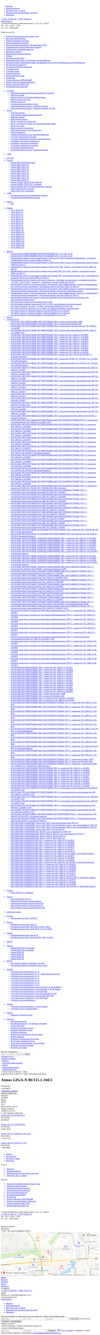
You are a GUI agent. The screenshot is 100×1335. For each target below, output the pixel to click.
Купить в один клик (9, 1093)
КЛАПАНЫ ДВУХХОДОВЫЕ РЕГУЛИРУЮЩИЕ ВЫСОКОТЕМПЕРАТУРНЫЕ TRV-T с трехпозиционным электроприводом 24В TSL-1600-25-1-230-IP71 (49, 509)
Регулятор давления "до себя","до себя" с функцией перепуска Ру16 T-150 (41, 306)
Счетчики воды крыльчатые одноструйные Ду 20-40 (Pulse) (35, 989)
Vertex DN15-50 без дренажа (22, 189)
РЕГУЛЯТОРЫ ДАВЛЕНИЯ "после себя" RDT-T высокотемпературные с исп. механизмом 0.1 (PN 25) (54, 827)
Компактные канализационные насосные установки (32, 93)
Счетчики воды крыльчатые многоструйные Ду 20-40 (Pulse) (36, 987)
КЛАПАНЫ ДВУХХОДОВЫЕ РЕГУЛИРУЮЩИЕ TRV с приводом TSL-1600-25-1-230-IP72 (49, 346)
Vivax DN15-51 (17, 212)
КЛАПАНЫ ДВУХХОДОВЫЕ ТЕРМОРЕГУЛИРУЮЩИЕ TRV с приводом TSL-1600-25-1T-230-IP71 (53, 547)
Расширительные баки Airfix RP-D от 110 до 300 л (31, 929)
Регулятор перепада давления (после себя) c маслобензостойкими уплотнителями (45, 308)
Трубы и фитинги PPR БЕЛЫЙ (19, 80)
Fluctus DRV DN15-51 (20, 167)
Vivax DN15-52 (17, 215)
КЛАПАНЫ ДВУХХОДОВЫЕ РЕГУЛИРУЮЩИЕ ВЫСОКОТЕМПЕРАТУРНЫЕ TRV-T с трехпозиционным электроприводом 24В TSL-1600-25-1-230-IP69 (49, 500)
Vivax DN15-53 (17, 217)
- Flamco (9, 160)
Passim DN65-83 (17, 959)
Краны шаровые (17, 1037)
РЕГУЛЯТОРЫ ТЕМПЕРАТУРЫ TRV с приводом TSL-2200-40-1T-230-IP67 (42, 856)
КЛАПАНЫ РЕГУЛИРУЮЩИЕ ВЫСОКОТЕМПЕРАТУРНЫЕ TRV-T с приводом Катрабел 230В (52, 759)
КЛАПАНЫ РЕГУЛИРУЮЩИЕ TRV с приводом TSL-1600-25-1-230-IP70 (42, 674)
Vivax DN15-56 (17, 223)
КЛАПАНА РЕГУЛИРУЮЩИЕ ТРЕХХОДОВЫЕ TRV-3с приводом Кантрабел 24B (46, 324)
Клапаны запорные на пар (22, 1030)
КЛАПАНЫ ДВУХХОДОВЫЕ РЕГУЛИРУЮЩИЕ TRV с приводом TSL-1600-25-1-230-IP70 (49, 341)
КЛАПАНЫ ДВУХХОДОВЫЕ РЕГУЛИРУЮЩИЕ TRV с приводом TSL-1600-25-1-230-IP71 (49, 343)
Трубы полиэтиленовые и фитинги (20, 82)
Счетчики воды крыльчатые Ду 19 (25, 983)
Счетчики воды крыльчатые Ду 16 (25, 976)
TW (12, 204)
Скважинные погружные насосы (24, 104)
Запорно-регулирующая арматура (20, 49)
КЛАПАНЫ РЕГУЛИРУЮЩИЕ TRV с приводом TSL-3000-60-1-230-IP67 (42, 687)
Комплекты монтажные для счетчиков (27, 1034)
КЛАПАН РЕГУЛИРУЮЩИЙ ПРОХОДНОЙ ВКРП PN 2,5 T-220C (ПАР (41, 256)
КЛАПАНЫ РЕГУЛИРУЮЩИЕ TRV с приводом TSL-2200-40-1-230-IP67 (42, 681)
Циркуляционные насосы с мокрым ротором (29, 106)
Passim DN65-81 (17, 954)
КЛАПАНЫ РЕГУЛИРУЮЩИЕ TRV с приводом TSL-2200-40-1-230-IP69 (42, 685)
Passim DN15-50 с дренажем (22, 950)
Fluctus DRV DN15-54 (20, 173)
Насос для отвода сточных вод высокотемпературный (33, 124)
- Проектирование (13, 1171)
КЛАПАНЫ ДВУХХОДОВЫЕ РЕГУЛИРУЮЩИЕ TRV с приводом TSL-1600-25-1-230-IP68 (49, 337)
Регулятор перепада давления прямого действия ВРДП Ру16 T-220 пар (40, 311)
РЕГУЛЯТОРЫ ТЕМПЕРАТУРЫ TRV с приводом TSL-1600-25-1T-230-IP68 (42, 843)
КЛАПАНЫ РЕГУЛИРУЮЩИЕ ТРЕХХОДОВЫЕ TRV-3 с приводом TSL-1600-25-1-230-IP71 (50, 777)
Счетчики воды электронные (23, 1000)
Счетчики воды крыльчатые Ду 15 (25, 972)
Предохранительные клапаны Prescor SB (28, 908)
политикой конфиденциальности (47, 1333)
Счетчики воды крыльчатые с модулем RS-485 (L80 (32, 996)
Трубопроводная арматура (17, 87)
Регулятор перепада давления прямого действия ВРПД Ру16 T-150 (38, 315)
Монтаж (9, 6)
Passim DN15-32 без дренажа (23, 948)
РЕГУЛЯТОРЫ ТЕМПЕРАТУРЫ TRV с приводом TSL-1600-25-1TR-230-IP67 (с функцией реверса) (52, 853)
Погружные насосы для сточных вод (26, 130)
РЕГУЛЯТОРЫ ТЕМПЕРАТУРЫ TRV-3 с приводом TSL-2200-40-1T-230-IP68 (43, 882)
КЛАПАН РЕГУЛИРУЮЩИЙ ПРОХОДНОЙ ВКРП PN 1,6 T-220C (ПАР (41, 254)
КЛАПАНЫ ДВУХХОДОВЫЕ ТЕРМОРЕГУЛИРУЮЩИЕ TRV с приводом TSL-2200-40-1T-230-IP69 (53, 560)
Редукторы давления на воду (23, 1041)
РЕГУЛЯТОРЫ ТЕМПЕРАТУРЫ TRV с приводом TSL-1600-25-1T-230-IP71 (42, 849)
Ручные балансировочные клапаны (25, 198)
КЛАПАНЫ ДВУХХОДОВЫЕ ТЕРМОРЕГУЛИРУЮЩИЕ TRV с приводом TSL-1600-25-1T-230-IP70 (53, 545)
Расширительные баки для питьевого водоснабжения (28, 60)
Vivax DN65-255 (17, 243)
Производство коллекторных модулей (21, 13)
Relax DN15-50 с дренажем (22, 893)
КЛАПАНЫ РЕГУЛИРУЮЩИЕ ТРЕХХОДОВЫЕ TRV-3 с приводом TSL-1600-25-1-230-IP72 (50, 779)
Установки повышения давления (24, 145)
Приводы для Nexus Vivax (21, 1015)
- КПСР (9, 317)
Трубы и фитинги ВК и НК (17, 84)
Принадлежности (18, 102)
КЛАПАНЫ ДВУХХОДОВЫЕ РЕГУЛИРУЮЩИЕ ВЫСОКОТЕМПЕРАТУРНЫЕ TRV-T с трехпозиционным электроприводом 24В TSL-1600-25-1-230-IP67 (49, 491)
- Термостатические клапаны (18, 1188)
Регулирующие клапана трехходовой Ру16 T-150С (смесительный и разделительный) (46, 304)
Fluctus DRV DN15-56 (20, 178)
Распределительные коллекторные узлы (22, 36)
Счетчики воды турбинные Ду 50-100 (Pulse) (29, 998)
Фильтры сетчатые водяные (22, 1045)
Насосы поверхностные (20, 100)
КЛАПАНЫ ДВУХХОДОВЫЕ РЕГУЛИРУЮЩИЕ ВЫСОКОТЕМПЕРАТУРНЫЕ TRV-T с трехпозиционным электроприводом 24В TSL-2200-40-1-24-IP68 (49, 522)
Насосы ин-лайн (17, 95)
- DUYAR (10, 158)
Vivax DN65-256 (17, 245)
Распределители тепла (15, 58)
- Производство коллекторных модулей (22, 1173)
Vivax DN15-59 (17, 230)
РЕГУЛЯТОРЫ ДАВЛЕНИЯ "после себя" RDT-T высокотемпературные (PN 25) (44, 823)
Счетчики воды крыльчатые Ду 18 (25, 980)
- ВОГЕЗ (9, 252)
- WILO (9, 110)
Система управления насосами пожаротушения (30, 139)
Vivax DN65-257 (17, 247)
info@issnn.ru (6, 21)
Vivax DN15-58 (17, 228)
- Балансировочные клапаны (18, 1190)
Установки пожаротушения (22, 148)
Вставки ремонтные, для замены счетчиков (29, 1023)
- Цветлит (10, 1019)
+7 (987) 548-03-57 (24, 19)
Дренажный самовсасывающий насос (26, 115)
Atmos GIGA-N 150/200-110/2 (13, 1124)
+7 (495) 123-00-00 (8, 1291)
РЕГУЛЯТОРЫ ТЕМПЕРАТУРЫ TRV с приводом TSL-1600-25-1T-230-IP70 (42, 847)
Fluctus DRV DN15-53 (20, 171)
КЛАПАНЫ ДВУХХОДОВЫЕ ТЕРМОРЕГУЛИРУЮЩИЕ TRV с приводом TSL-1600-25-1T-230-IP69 (53, 543)
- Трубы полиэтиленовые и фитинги (21, 1201)
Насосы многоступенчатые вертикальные (28, 97)
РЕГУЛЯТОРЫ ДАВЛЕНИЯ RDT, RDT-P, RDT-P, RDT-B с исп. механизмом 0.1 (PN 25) (47, 834)
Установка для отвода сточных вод (25, 141)
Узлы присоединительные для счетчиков (28, 1043)
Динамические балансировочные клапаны (23, 47)
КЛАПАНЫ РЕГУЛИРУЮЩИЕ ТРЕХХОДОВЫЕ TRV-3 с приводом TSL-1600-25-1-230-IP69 (50, 772)
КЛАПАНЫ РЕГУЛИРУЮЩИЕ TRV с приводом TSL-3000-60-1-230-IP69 (42, 691)
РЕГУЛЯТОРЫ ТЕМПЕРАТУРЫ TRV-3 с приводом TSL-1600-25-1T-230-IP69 (43, 869)
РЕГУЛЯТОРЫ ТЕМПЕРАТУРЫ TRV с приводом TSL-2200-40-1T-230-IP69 (42, 860)
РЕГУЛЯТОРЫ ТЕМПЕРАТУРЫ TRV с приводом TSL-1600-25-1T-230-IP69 (42, 845)
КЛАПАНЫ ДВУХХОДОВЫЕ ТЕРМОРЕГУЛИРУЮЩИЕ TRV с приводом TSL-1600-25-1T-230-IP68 (53, 540)
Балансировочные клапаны (17, 43)
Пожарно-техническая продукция (25, 1039)
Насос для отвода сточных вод (23, 121)
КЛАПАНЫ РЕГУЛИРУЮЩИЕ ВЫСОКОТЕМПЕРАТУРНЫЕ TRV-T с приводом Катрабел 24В (51, 762)
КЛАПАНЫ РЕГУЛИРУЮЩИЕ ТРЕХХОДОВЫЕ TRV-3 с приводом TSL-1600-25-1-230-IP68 (50, 770)
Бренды (9, 1154)
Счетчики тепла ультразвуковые (24, 1009)
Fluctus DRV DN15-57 (20, 180)
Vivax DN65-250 (17, 232)
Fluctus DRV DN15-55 (20, 176)
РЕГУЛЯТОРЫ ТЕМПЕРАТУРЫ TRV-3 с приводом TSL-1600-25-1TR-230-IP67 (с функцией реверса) (53, 878)
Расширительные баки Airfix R (23, 924)
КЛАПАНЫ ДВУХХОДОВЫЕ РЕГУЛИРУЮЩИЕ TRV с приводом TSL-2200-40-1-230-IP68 (49, 350)
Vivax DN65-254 (17, 241)
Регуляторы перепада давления (19, 67)
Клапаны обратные (19, 1032)
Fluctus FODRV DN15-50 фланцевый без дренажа (31, 187)
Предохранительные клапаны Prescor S (27, 906)
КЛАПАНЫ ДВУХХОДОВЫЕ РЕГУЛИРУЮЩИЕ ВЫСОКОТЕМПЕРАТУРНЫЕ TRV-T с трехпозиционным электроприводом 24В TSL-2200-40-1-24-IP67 (49, 517)
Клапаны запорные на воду (22, 1028)
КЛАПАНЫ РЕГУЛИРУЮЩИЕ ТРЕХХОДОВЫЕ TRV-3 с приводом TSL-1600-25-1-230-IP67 (50, 768)
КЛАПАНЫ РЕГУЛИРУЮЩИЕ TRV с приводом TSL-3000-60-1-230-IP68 (42, 689)
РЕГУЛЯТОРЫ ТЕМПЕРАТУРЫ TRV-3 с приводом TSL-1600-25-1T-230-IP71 (43, 873)
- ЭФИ (8, 154)
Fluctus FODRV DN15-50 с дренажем (26, 184)
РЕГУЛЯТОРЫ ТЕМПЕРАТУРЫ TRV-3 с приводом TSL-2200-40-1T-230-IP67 (43, 880)
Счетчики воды (12, 69)
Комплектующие (18, 117)
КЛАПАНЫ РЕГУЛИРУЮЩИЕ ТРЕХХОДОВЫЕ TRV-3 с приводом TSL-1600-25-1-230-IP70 (50, 775)
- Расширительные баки (16, 1195)
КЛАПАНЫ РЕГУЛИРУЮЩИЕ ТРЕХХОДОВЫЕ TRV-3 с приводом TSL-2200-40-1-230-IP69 (50, 786)
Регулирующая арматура (16, 65)
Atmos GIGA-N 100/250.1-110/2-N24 (16, 1134)
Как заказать (11, 1156)
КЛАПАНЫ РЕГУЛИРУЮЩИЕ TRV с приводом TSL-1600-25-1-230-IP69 (42, 672)
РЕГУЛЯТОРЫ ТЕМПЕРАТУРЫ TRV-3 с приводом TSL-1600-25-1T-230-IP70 (43, 871)
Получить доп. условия (15, 10)
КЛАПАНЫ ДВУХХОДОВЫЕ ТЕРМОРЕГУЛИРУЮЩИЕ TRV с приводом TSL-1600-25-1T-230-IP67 (53, 538)
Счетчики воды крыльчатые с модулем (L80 (29, 991)
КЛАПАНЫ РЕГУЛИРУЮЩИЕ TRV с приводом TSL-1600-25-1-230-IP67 (42, 667)
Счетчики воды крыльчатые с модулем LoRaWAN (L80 (34, 994)
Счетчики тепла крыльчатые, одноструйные (29, 1006)
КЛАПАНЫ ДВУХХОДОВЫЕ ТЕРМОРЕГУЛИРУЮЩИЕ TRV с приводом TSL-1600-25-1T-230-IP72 (53, 549)
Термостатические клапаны (17, 41)
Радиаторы (10, 78)
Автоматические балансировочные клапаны (29, 195)
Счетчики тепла (12, 71)
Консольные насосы (19, 119)
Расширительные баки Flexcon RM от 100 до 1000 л (32, 937)
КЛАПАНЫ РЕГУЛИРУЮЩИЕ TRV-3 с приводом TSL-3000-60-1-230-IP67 (42, 698)
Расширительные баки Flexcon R (24, 935)
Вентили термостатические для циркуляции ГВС (26, 45)
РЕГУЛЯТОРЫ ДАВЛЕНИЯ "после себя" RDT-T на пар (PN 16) (38, 829)
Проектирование (13, 8)
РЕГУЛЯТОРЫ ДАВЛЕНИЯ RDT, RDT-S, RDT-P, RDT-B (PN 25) (38, 836)
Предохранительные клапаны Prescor (26, 901)
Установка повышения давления (24, 143)
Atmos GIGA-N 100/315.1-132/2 (14, 1143)
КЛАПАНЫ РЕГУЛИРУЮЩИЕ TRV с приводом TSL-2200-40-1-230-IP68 (42, 683)
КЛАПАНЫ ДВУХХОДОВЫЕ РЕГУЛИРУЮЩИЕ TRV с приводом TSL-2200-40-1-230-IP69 (49, 352)
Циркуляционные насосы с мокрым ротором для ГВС (33, 108)
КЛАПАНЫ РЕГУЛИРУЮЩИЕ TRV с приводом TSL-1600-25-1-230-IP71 (42, 676)
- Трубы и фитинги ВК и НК (18, 1203)
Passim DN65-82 (17, 957)
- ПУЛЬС (9, 916)
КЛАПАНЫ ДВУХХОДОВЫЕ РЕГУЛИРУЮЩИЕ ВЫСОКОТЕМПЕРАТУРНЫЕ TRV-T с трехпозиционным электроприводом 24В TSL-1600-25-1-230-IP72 (49, 513)
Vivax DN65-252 (17, 236)
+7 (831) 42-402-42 (8, 19)
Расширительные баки (15, 76)
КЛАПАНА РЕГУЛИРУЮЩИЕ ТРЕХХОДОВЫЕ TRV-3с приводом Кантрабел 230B (46, 322)
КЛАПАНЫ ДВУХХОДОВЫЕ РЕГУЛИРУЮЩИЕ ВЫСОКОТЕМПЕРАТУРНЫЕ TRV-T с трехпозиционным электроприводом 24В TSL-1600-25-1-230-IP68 (49, 495)
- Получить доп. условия (16, 1175)
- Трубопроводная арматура (17, 1206)
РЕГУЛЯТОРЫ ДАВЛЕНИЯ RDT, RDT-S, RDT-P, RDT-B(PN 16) (38, 838)
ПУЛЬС (9, 56)
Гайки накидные (18, 1026)
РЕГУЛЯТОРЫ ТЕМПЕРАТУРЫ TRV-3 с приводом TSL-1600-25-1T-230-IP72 (43, 875)
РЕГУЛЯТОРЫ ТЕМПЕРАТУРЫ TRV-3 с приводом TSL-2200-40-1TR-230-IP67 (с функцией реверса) (53, 886)
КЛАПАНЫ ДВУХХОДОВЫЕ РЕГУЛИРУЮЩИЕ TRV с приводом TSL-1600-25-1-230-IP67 (49, 335)
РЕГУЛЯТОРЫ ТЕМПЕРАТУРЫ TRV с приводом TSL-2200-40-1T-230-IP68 (42, 858)
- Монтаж (10, 1169)
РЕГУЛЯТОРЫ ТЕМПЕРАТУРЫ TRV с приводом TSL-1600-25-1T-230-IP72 (42, 851)
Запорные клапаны (14, 52)
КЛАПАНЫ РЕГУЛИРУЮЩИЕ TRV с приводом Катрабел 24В (37, 696)
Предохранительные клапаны (18, 54)
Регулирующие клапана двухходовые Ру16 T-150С (32, 302)
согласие (69, 1330)
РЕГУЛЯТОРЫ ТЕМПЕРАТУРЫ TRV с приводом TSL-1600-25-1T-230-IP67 (42, 840)
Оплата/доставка (13, 1158)
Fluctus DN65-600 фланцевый (23, 162)
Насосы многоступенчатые (22, 128)
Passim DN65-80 (17, 952)
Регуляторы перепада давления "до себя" (28, 963)
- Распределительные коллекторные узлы (23, 1184)
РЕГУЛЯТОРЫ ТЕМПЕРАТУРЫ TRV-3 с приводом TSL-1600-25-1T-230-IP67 (43, 864)
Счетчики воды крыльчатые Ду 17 (25, 978)
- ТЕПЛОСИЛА (12, 319)
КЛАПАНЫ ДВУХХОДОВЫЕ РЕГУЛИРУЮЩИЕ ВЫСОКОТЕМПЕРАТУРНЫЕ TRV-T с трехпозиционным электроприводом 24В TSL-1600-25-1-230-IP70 (49, 504)
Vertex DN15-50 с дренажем (22, 191)
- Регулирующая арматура (16, 1193)
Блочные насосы (18, 113)
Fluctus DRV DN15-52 (20, 169)
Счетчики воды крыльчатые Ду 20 (25, 985)
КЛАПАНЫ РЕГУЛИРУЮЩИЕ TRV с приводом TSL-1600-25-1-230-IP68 (42, 670)
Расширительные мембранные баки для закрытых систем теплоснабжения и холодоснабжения (45, 63)
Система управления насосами (23, 137)
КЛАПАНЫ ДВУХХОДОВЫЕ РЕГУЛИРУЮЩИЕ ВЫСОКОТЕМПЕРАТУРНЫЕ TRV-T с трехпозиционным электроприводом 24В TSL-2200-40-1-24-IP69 (49, 526)
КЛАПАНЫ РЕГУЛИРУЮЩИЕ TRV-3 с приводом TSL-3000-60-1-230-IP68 (42, 700)
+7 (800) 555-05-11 (24, 1291)
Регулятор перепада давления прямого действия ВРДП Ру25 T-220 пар (40, 313)
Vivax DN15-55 (17, 221)
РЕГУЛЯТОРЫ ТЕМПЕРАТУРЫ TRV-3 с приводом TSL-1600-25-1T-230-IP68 (43, 867)
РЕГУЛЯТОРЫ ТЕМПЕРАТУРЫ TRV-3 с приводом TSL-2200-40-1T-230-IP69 (43, 884)
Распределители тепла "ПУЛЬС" (24, 918)
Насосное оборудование (16, 38)
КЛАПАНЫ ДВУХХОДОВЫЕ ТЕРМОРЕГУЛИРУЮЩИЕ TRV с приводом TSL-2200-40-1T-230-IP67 (53, 556)
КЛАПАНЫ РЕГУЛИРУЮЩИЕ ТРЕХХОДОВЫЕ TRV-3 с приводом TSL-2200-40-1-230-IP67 (50, 781)
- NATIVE (10, 91)
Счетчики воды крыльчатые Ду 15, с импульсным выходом (35, 974)
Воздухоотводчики (18, 1021)
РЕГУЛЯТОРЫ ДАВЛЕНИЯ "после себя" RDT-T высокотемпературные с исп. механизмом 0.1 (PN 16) (54, 825)
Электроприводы (13, 73)
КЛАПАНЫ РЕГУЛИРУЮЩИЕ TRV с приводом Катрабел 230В (38, 694)
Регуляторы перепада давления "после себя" (29, 965)
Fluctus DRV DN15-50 (20, 165)
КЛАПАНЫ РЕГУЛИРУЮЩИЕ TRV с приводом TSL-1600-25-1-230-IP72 (42, 678)
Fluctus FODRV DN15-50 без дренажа (26, 182)
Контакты (10, 15)
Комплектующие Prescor (21, 899)
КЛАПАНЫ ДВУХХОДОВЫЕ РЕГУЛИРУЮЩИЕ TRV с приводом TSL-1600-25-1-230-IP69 (49, 339)
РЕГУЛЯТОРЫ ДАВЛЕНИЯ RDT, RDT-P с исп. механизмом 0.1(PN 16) (41, 832)
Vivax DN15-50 (17, 210)
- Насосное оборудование (16, 1186)
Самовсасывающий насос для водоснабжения (30, 135)
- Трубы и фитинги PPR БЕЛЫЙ (19, 1199)
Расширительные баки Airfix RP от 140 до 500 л (30, 927)
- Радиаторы (11, 1197)
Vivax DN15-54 (17, 219)
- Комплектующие (13, 912)
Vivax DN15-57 (17, 225)
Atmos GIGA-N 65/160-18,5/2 (13, 1115)
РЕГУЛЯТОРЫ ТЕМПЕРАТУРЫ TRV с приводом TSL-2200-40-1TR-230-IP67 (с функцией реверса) (52, 862)
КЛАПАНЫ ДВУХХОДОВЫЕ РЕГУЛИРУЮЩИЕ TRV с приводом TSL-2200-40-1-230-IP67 (49, 348)
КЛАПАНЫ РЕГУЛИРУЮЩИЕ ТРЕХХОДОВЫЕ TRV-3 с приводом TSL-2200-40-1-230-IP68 (50, 783)
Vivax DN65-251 (17, 234)
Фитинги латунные (19, 1048)
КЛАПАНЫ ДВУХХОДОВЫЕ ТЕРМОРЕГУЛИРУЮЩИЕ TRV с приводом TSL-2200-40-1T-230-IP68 (53, 558)
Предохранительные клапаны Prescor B (27, 903)
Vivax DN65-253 (17, 239)
